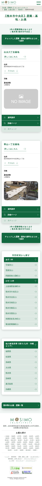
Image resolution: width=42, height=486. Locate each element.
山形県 (37, 436)
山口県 (31, 446)
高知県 (19, 448)
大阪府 (18, 444)
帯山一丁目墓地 (11, 144)
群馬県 (25, 438)
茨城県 (13, 438)
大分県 (8, 367)
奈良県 (30, 444)
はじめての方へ (34, 456)
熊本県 (20, 9)
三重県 (37, 442)
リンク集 (11, 460)
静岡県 (25, 442)
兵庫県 (24, 444)
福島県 (7, 438)
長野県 (13, 442)
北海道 (7, 436)
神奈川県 (13, 440)
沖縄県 (8, 389)
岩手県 (19, 436)
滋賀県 (7, 444)
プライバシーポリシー (30, 458)
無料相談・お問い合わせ (15, 458)
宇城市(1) (9, 265)
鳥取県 (7, 446)
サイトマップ (19, 460)
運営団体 (13, 456)
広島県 (25, 446)
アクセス (11, 71)
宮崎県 (8, 378)
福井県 (37, 440)
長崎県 (8, 362)
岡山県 (19, 446)
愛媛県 (13, 448)
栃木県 (19, 438)
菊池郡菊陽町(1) (12, 324)
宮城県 (25, 436)
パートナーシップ (31, 460)
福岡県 (8, 351)
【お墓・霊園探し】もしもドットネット (15, 7)
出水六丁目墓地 (11, 52)
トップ (7, 456)
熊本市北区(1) (11, 297)
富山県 (26, 440)
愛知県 (31, 442)
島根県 (13, 446)
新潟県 (20, 440)
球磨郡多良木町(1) (13, 319)
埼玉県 (31, 438)
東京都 (7, 440)
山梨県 (7, 442)
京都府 (12, 444)
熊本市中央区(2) (12, 292)
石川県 (31, 440)
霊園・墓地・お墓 (23, 456)
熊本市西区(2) (11, 313)
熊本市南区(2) (11, 302)
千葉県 (37, 438)
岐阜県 (19, 442)
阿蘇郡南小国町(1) (13, 276)
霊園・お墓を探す (10, 9)
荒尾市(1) (9, 270)
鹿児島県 (9, 384)
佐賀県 (8, 357)
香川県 (7, 448)
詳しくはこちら (11, 57)
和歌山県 (36, 444)
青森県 (13, 436)
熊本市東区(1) (11, 308)
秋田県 (31, 436)
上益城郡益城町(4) (13, 286)
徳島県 (37, 446)
